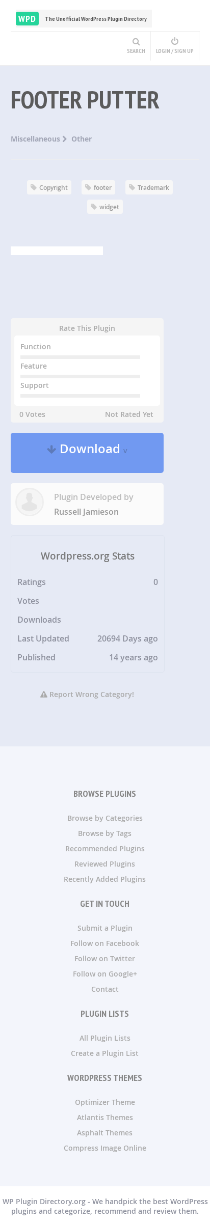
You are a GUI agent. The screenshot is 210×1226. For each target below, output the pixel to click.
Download (92, 452)
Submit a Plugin (105, 928)
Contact (105, 989)
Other (81, 139)
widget (109, 207)
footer (103, 187)
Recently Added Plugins (105, 879)
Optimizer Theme (105, 1102)
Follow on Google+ (105, 974)
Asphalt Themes (105, 1132)
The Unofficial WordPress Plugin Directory (82, 18)
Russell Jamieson (86, 511)
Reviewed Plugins (104, 864)
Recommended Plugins (105, 848)
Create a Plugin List (105, 1053)
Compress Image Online (105, 1148)
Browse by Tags (105, 833)
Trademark (153, 187)
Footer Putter (85, 99)
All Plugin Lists (105, 1038)
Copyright (53, 187)
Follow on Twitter (104, 958)
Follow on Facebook (104, 943)
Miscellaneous (36, 139)
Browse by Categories (105, 818)
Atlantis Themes (105, 1117)
